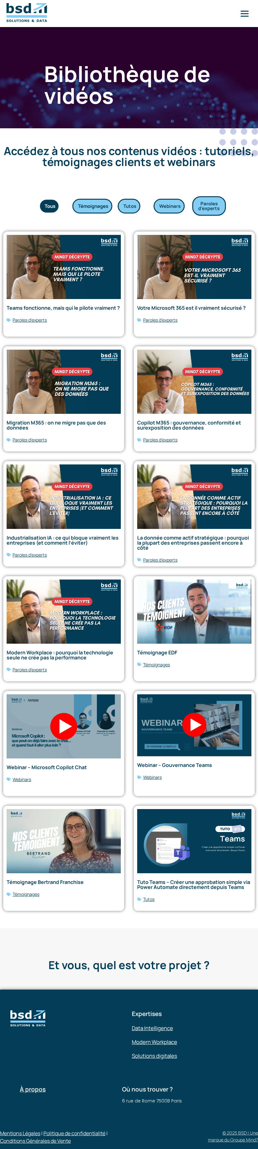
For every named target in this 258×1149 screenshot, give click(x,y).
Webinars (22, 779)
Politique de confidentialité (74, 1133)
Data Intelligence (152, 1028)
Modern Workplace (154, 1042)
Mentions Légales (20, 1133)
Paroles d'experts (30, 320)
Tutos (148, 899)
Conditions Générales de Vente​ (35, 1140)
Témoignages (156, 665)
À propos (33, 1089)
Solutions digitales (154, 1055)
